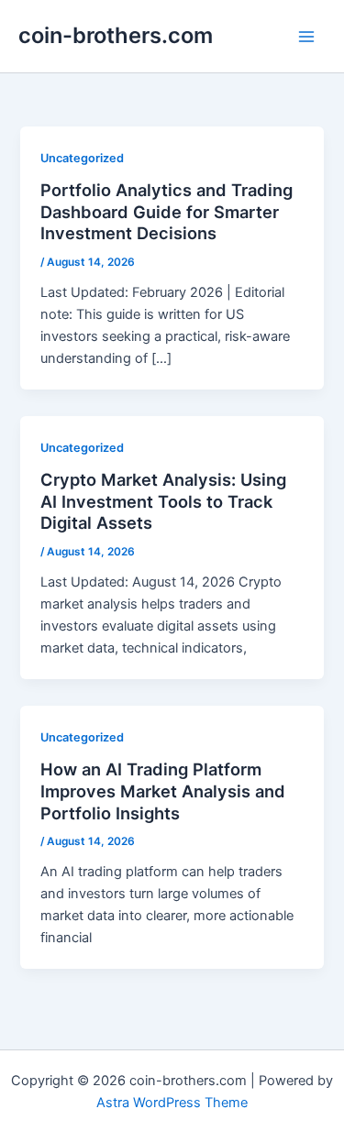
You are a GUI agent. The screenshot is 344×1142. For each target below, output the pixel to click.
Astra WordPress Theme (172, 1102)
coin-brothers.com (115, 35)
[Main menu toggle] (306, 36)
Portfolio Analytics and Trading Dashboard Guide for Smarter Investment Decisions (166, 211)
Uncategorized (82, 158)
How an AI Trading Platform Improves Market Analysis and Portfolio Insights (162, 790)
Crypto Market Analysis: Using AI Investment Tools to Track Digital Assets (163, 501)
